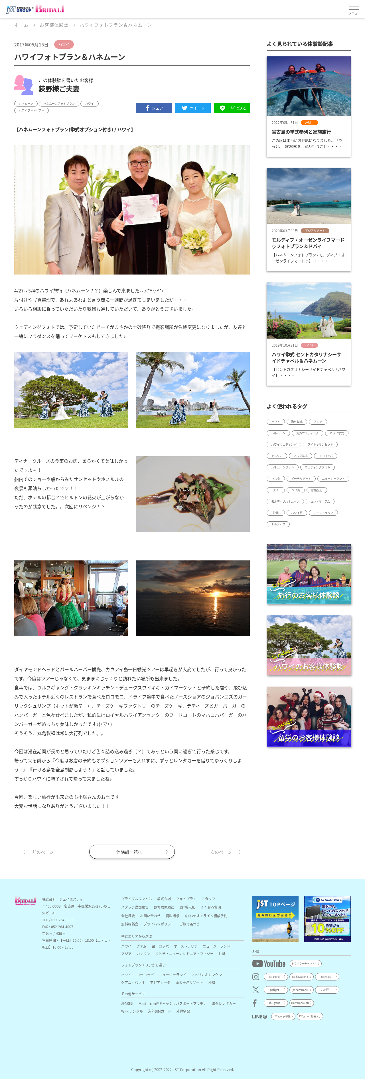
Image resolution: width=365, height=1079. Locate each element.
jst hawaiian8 (300, 990)
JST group (274, 1003)
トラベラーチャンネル (304, 963)
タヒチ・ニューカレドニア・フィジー (184, 953)
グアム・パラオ (133, 982)
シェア (157, 107)
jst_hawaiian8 (300, 976)
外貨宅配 (183, 1011)
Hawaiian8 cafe (300, 1003)
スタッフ (208, 898)
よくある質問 (210, 907)
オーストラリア (186, 946)
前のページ (43, 852)
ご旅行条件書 (189, 924)
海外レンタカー (224, 1003)
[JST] (275, 919)
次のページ (221, 852)
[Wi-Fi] (327, 919)
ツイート (197, 107)
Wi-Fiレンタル (132, 1011)
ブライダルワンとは (136, 898)
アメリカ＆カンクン (206, 974)
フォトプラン (186, 898)
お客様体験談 (164, 907)
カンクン (143, 953)
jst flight (274, 990)
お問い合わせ (150, 915)
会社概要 (128, 915)
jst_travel (274, 976)
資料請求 (172, 915)
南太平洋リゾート (189, 982)
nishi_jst (325, 976)
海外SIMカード (159, 1011)
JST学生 (325, 990)
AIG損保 (127, 1003)
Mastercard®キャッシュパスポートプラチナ (173, 1003)
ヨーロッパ (160, 946)
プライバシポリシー (158, 924)
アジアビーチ (160, 982)
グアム (142, 946)
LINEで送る (237, 107)
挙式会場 (164, 898)
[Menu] (354, 7)
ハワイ (126, 946)
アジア (126, 953)
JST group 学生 (282, 1016)
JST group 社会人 (309, 1016)
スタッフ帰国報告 (135, 907)
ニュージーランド (216, 946)
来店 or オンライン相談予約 (205, 915)
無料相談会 (129, 924)
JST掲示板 (187, 907)
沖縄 (222, 953)
